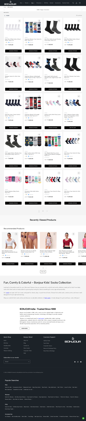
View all (43, 271)
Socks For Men (8, 387)
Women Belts (46, 416)
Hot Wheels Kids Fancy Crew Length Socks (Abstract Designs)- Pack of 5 (53, 154)
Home (5, 7)
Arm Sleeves (7, 416)
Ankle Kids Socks (50, 406)
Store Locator (27, 348)
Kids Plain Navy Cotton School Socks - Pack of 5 (12, 115)
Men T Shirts (60, 387)
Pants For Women (74, 397)
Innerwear (6, 348)
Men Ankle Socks (52, 387)
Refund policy (22, 372)
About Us (26, 340)
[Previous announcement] (4, 9)
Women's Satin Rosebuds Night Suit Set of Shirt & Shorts (47, 251)
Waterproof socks (27, 387)
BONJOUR (9, 372)
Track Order (46, 343)
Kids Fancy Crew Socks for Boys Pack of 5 (72, 153)
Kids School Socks (35, 406)
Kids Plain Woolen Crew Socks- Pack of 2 (72, 77)
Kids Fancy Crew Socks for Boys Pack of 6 (52, 191)
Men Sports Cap (38, 416)
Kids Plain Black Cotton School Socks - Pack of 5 (72, 39)
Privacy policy (28, 372)
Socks (5, 340)
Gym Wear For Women (18, 399)
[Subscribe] (28, 361)
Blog (25, 343)
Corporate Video (28, 350)
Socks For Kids (8, 406)
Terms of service (34, 372)
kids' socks (47, 298)
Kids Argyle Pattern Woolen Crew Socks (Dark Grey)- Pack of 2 (13, 153)
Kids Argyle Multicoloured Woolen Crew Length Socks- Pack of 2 (53, 78)
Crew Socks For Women (32, 397)
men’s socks (41, 318)
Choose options (13, 51)
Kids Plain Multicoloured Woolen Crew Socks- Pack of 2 (53, 39)
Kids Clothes (69, 406)
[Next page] (47, 211)
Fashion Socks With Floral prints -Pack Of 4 (53, 115)
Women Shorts (8, 399)
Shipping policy (40, 372)
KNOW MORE (25, 328)
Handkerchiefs (7, 345)
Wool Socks (44, 387)
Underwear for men (28, 389)
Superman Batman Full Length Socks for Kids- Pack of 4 (32, 115)
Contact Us (26, 345)
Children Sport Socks (17, 406)
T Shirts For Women (64, 397)
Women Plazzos (27, 399)
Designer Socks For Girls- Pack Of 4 (12, 77)
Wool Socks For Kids (60, 406)
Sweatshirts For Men (17, 389)
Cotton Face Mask (54, 416)
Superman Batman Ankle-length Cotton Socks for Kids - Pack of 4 (33, 77)
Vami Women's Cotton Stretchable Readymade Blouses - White (10, 252)
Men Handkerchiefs (16, 416)
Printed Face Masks (64, 416)
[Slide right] (46, 268)
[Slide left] (39, 268)
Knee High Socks (43, 397)
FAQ (25, 353)
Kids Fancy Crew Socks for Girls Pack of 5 (72, 191)
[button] (21, 3)
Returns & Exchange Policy (50, 348)
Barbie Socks (76, 406)
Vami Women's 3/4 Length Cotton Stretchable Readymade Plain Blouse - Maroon (66, 252)
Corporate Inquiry (48, 346)
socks (7, 293)
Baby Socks (26, 406)
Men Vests (74, 387)
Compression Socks (17, 387)
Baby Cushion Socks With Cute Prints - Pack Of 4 (32, 153)
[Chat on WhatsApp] (83, 418)
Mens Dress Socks (37, 387)
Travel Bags (30, 416)
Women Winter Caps (74, 416)
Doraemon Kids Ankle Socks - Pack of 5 (32, 191)
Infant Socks (42, 406)
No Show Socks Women (20, 397)
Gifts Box (6, 343)
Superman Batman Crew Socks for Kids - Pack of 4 (33, 39)
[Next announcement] (81, 9)
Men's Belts (24, 416)
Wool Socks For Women (53, 397)
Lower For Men (67, 387)
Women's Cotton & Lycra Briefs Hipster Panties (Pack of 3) (28, 251)
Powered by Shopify (16, 372)
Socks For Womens (9, 397)
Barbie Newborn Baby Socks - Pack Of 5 (12, 191)
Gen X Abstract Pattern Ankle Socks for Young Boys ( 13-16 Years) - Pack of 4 (71, 116)
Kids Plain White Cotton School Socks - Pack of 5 (13, 39)
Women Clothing (8, 350)
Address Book (47, 340)
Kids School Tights (9, 409)
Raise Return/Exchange (49, 351)
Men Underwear (8, 389)
